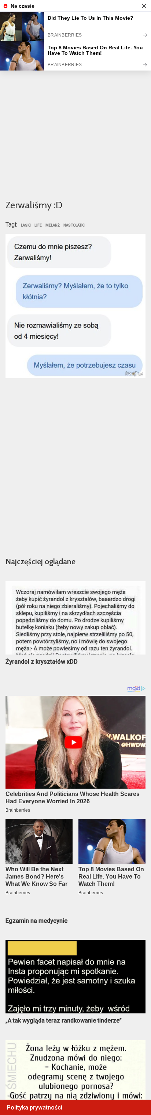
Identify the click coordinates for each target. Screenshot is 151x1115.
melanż (52, 225)
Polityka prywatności (34, 1107)
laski (26, 225)
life (38, 225)
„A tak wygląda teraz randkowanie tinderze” (63, 1020)
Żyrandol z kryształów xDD (41, 661)
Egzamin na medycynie (36, 920)
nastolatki (74, 225)
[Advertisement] (75, 112)
